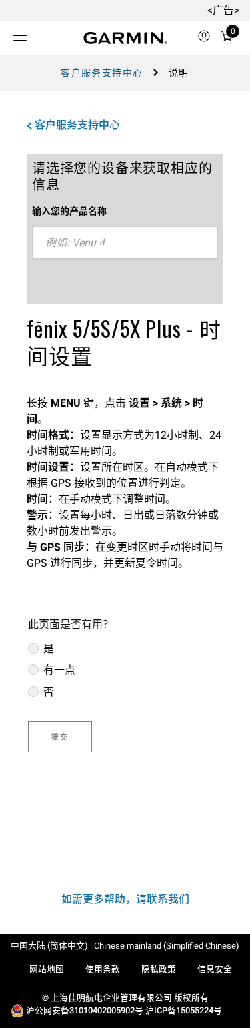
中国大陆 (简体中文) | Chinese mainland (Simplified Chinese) (125, 946)
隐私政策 (158, 969)
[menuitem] (204, 38)
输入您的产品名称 (69, 211)
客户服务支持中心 (102, 72)
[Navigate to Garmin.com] (125, 38)
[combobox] (125, 243)
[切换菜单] (8, 34)
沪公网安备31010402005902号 (84, 1010)
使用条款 (102, 969)
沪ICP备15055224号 (183, 1010)
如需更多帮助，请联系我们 (125, 899)
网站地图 (46, 969)
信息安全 (214, 969)
